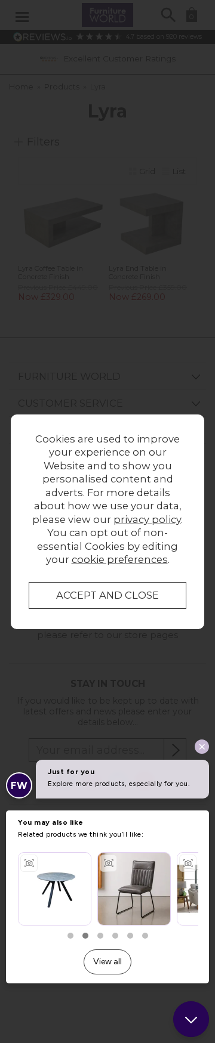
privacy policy (147, 519)
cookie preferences (120, 559)
